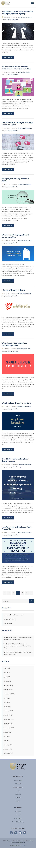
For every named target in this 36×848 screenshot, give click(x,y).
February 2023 (8, 685)
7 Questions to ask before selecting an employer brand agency (17, 13)
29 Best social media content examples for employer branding (16, 68)
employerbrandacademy (24, 17)
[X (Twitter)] (15, 832)
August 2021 (8, 732)
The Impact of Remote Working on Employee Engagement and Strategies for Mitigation (17, 646)
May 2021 (7, 736)
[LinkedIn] (20, 832)
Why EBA (18, 783)
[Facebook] (11, 832)
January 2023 (8, 689)
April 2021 (7, 740)
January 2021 (8, 749)
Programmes (18, 780)
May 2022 (7, 698)
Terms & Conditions (18, 822)
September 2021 (9, 728)
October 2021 (8, 723)
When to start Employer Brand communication (15, 236)
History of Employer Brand (13, 290)
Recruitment (8, 623)
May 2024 (7, 673)
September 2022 (9, 694)
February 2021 (8, 745)
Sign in (18, 801)
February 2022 (8, 711)
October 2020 (8, 753)
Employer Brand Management (16, 467)
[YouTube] (24, 832)
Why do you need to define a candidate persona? (14, 344)
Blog (18, 790)
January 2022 (8, 715)
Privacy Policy (18, 818)
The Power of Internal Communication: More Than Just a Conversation (18, 638)
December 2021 (9, 719)
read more (7, 57)
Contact (18, 797)
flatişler (24, 845)
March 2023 (7, 681)
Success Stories (18, 787)
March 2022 (7, 707)
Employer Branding (13, 19)
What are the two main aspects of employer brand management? (18, 653)
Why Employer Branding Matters (16, 403)
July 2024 (7, 668)
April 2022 (7, 702)
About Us (18, 794)
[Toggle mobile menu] (32, 3)
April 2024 (7, 677)
